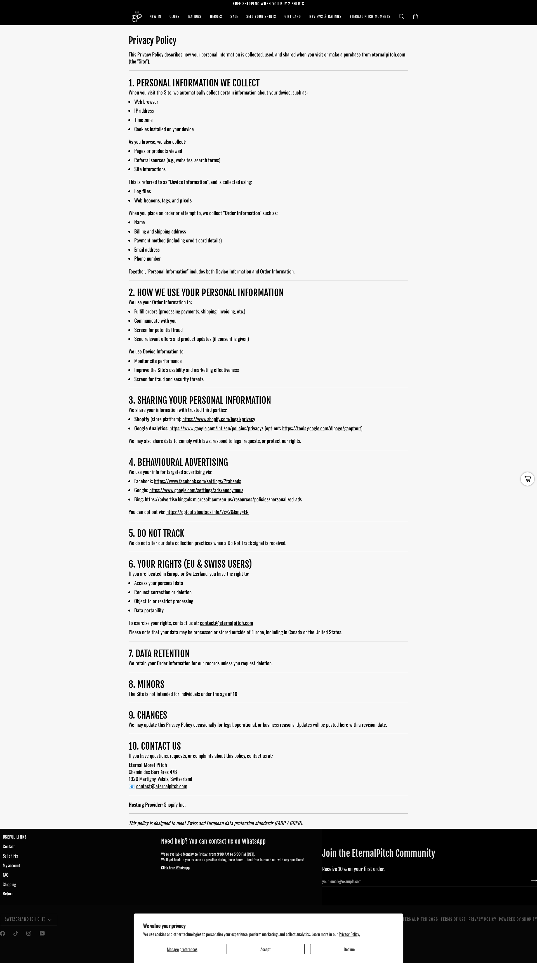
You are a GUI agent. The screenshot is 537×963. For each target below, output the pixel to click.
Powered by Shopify (518, 919)
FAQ (5, 875)
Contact (9, 846)
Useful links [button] (15, 837)
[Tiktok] (15, 933)
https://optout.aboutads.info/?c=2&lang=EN (207, 512)
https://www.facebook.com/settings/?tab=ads (197, 481)
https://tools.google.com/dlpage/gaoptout (321, 428)
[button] (155, 16)
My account (11, 865)
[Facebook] (2, 933)
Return (8, 893)
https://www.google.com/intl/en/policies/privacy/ (216, 428)
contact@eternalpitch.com (226, 623)
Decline (349, 949)
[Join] (532, 880)
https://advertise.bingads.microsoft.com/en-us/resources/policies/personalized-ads (223, 499)
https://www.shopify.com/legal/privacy (218, 419)
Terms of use (453, 919)
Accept (265, 949)
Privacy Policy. (349, 934)
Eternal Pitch (414, 919)
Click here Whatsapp (175, 867)
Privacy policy (482, 919)
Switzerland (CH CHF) (25, 919)
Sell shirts (10, 856)
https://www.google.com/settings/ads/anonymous (196, 490)
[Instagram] (28, 933)
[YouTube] (42, 933)
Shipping (9, 884)
